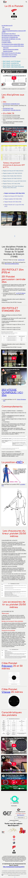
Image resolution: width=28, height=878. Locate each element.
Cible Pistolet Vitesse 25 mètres (9, 54)
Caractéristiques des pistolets (9, 56)
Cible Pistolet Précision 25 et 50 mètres (11, 53)
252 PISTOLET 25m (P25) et (8, 33)
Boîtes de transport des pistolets (10, 49)
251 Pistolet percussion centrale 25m (10, 35)
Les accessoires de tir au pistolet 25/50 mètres (13, 46)
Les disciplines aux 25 (7, 25)
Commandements (6, 40)
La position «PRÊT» (6, 42)
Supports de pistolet (8, 51)
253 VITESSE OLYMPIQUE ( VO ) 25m (11, 39)
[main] (14, 6)
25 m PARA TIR (6, 29)
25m (3, 27)
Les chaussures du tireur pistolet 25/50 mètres (13, 44)
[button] (1, 2)
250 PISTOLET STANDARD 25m (10, 37)
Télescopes (6, 47)
